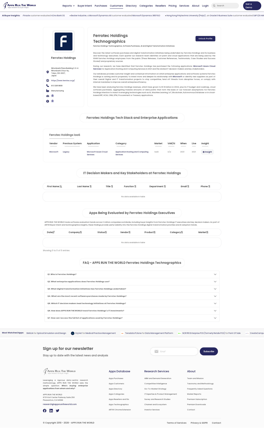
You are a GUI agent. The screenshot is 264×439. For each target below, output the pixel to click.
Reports (67, 5)
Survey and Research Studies (157, 399)
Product (149, 232)
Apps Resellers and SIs (119, 399)
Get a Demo (249, 5)
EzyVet (73, 333)
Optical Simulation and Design (46, 333)
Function (129, 186)
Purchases (101, 5)
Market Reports (194, 394)
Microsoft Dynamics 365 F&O (141, 15)
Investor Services (152, 409)
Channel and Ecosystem (155, 404)
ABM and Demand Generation (157, 378)
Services (184, 5)
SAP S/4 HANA (254, 15)
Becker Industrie (73, 15)
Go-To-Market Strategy (155, 389)
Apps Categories (116, 394)
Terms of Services (176, 422)
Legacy (66, 151)
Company (74, 232)
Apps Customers (116, 383)
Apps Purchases (116, 378)
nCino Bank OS (53, 15)
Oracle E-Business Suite (216, 15)
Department (156, 186)
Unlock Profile (205, 38)
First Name (53, 186)
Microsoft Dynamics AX (95, 15)
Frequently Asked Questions (199, 389)
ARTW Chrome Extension (120, 409)
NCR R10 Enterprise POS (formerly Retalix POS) (198, 333)
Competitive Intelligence (155, 383)
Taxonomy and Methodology (200, 383)
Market (202, 232)
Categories (146, 5)
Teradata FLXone (128, 333)
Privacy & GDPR (199, 422)
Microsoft (177, 76)
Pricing (173, 5)
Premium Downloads (196, 404)
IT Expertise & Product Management (160, 394)
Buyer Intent (85, 5)
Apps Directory (115, 389)
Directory (131, 5)
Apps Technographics (119, 404)
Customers (116, 5)
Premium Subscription (197, 399)
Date (50, 232)
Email (184, 186)
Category (175, 232)
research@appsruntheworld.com (60, 404)
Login (205, 5)
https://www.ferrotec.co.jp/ (63, 80)
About (195, 5)
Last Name (83, 186)
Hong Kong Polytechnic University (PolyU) (181, 15)
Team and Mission (195, 378)
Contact (191, 409)
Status (101, 232)
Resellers (161, 5)
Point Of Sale (229, 333)
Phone (204, 186)
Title (108, 186)
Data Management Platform (154, 333)
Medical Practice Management (95, 333)
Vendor (124, 232)
